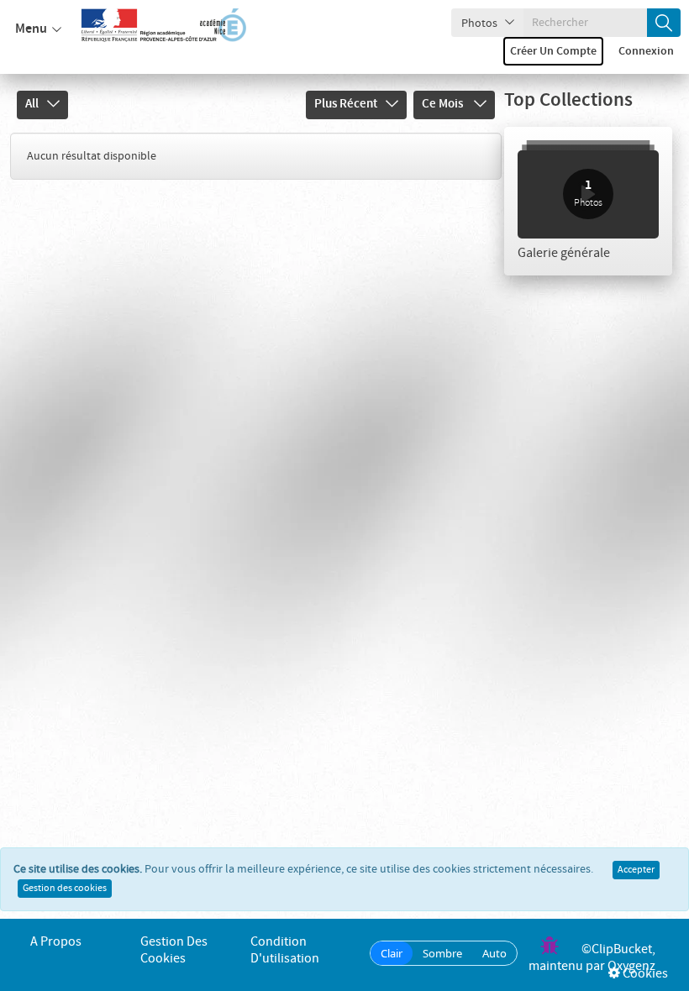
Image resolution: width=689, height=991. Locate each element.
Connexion (646, 51)
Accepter (636, 870)
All (32, 104)
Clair (391, 953)
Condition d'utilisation (284, 950)
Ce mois (443, 104)
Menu (31, 29)
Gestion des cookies (65, 888)
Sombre (442, 953)
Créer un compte (553, 51)
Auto (494, 953)
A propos (56, 942)
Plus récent (345, 104)
